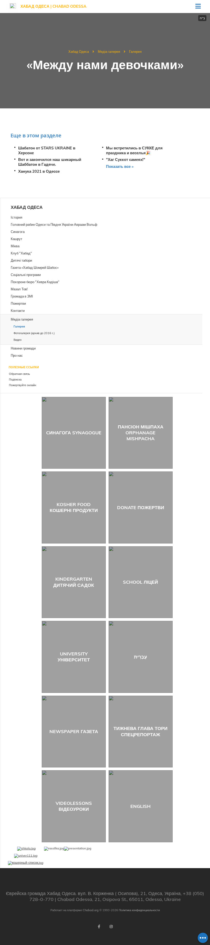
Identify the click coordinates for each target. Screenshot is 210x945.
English (140, 806)
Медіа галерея (109, 51)
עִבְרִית (140, 657)
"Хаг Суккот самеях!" (125, 159)
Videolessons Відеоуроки (74, 806)
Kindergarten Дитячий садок (73, 582)
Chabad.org (91, 910)
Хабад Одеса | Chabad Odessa (53, 6)
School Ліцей (140, 582)
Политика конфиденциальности (139, 910)
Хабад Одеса (78, 51)
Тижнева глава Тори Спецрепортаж (140, 731)
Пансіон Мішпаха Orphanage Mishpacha (140, 433)
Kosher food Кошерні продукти (74, 507)
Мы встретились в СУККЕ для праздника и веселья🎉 (134, 150)
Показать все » (119, 166)
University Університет (74, 657)
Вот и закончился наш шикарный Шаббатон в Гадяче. (49, 162)
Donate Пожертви (140, 507)
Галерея (135, 51)
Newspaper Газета (73, 731)
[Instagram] (111, 926)
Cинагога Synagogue (73, 433)
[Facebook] (99, 926)
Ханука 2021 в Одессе (39, 171)
